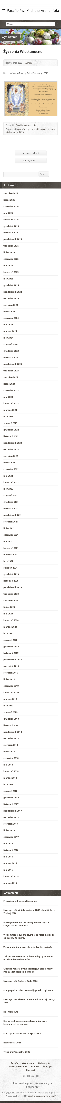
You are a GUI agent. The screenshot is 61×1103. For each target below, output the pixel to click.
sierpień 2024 (10, 304)
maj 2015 (8, 869)
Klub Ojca (48, 1066)
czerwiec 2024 (10, 317)
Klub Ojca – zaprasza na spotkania (22, 1033)
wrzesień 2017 (11, 817)
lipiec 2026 (9, 199)
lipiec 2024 (9, 311)
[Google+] (33, 1076)
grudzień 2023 (11, 350)
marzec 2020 (10, 626)
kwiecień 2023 (10, 403)
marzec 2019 (10, 699)
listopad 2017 (10, 804)
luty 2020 (8, 633)
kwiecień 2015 (10, 876)
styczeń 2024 (10, 344)
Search (43, 174)
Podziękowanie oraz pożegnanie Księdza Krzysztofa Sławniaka (26, 924)
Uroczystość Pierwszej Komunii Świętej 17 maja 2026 (29, 1001)
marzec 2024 (10, 331)
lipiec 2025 (9, 252)
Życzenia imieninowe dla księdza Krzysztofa (27, 947)
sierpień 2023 (10, 377)
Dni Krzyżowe (10, 1011)
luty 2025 (8, 278)
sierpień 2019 (10, 672)
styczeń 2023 (10, 423)
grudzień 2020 (11, 574)
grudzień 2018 (11, 718)
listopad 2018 (10, 725)
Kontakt (30, 1070)
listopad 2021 (10, 508)
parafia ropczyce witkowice (32, 129)
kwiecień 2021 (10, 547)
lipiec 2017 (9, 830)
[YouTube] (37, 1076)
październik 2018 (12, 731)
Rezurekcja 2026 (12, 1042)
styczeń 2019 (10, 712)
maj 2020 (8, 613)
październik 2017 (12, 810)
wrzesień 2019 (11, 666)
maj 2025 (8, 265)
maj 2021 (8, 541)
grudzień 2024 (11, 285)
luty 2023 (8, 416)
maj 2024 (8, 324)
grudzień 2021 (11, 501)
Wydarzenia (30, 125)
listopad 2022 (10, 436)
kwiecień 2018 (10, 771)
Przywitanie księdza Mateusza (20, 901)
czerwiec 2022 (10, 469)
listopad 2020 (10, 580)
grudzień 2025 (11, 226)
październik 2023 (12, 364)
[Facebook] (28, 1076)
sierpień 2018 (10, 744)
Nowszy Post (30, 153)
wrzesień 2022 (11, 449)
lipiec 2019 (9, 679)
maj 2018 (8, 764)
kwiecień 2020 (10, 620)
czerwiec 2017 (10, 836)
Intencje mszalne (18, 1066)
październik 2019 (12, 659)
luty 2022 (8, 488)
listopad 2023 (10, 357)
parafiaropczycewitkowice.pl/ (42, 1096)
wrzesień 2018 (11, 738)
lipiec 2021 (9, 528)
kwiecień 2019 (10, 692)
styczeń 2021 (10, 567)
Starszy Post (30, 160)
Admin (28, 62)
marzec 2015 (10, 882)
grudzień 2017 (11, 797)
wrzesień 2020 (11, 593)
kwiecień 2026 (10, 219)
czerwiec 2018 (10, 758)
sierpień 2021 (10, 521)
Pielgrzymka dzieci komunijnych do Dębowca (28, 990)
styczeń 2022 (10, 495)
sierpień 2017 (10, 823)
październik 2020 (12, 587)
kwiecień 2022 (10, 482)
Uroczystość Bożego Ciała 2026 (20, 981)
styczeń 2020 (10, 639)
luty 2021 (8, 561)
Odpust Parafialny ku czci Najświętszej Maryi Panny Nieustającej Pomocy (28, 970)
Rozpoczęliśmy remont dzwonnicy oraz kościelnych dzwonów (25, 1022)
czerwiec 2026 (10, 206)
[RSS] (24, 1076)
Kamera (35, 1066)
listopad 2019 (10, 652)
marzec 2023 (10, 409)
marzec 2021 (10, 554)
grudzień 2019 (11, 646)
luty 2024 (8, 337)
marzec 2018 (10, 777)
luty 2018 (8, 784)
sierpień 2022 (10, 456)
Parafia (19, 125)
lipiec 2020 (9, 607)
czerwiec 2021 (10, 534)
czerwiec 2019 (10, 685)
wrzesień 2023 (11, 370)
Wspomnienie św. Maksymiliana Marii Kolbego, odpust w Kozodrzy (29, 936)
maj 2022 (8, 475)
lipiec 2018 (9, 751)
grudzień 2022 (11, 429)
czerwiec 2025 (10, 258)
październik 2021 (12, 515)
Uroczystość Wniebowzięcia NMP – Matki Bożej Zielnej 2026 (29, 912)
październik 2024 (12, 291)
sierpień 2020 (10, 600)
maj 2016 (8, 856)
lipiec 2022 (9, 462)
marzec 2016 (10, 863)
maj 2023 (8, 396)
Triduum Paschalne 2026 (16, 1051)
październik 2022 (12, 442)
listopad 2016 (10, 850)
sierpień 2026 (10, 193)
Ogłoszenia (44, 1063)
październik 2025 (12, 239)
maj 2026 (8, 212)
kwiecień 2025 (10, 272)
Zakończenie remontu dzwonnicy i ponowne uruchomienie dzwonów (28, 958)
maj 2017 (8, 843)
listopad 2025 (10, 232)
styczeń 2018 (10, 790)
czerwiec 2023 (10, 390)
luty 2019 (8, 705)
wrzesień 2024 (11, 298)
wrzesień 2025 (11, 245)
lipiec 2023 (9, 383)
